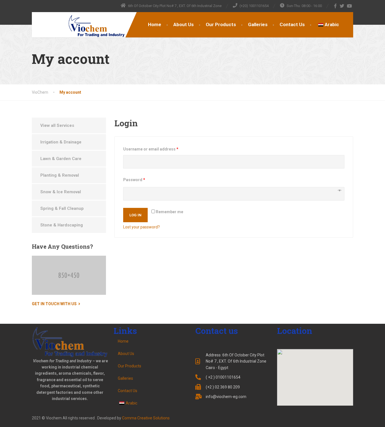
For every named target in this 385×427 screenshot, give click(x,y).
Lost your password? (141, 227)
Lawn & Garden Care (60, 158)
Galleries (257, 24)
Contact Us (292, 24)
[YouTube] (349, 6)
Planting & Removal (59, 175)
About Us (183, 24)
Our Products (221, 24)
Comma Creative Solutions (146, 418)
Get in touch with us (54, 304)
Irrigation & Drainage (60, 142)
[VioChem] (79, 26)
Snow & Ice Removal (60, 191)
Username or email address (150, 149)
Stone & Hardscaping (61, 225)
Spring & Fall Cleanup (62, 208)
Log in (135, 215)
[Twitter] (342, 6)
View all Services (57, 125)
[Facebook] (335, 6)
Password (134, 179)
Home (154, 24)
